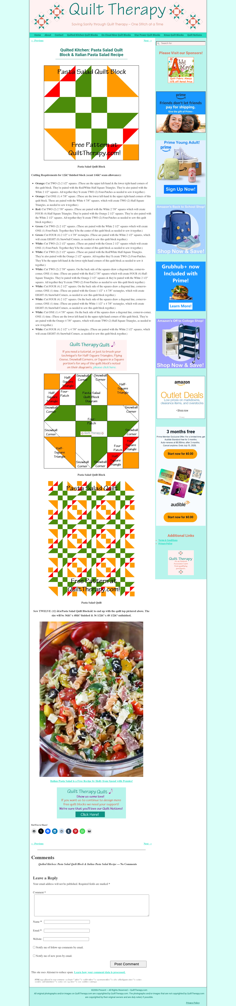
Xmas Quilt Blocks (174, 35)
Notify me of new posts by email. (54, 956)
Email (37, 930)
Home (37, 35)
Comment (39, 892)
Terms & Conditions (167, 540)
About (48, 35)
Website (37, 939)
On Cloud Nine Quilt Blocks (116, 35)
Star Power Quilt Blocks (147, 35)
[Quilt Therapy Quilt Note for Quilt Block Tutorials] (91, 355)
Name (37, 921)
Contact (59, 35)
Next (148, 40)
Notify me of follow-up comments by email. (59, 947)
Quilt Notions (194, 35)
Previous (37, 40)
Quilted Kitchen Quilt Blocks (82, 35)
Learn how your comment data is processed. (99, 972)
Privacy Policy (165, 543)
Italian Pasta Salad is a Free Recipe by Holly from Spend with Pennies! (91, 781)
